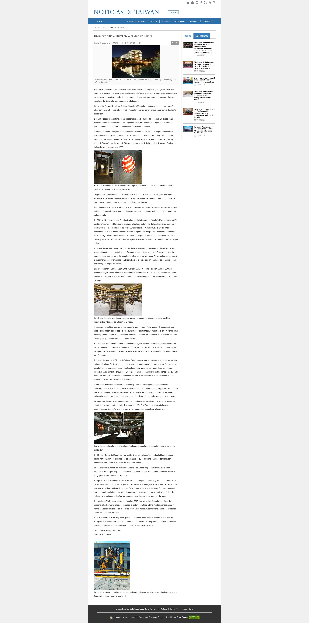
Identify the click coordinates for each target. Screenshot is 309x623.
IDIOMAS (207, 21)
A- (173, 43)
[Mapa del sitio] (192, 2)
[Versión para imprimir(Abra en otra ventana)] (136, 43)
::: (93, 6)
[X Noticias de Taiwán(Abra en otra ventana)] (205, 2)
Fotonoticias (179, 21)
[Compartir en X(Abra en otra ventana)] (128, 43)
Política (130, 21)
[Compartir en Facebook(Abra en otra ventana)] (125, 43)
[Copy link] (139, 43)
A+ (177, 43)
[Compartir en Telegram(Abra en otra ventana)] (133, 43)
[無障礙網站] (194, 617)
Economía (142, 21)
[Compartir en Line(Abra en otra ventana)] (130, 43)
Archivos (193, 21)
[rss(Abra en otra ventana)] (210, 2)
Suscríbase (173, 12)
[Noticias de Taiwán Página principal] (188, 2)
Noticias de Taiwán (117, 27)
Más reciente (201, 35)
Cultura (154, 21)
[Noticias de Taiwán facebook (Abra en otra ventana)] (201, 2)
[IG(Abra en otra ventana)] (197, 2)
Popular (187, 35)
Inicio (97, 27)
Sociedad (165, 21)
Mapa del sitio (188, 609)
